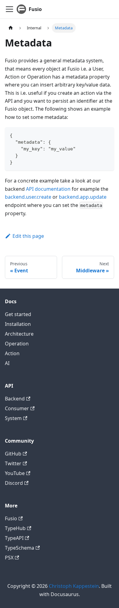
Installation (18, 324)
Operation (17, 343)
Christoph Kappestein (74, 586)
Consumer (17, 408)
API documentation (48, 189)
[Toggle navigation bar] (9, 9)
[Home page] (10, 28)
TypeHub (15, 528)
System (13, 418)
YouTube (15, 473)
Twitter (13, 463)
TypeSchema (19, 547)
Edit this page (28, 236)
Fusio (11, 518)
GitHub (13, 453)
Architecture (19, 333)
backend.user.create (28, 196)
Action (12, 353)
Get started (18, 314)
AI (7, 363)
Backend (15, 398)
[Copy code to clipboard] (107, 135)
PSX (9, 557)
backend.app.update (82, 196)
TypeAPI (14, 538)
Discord (14, 483)
